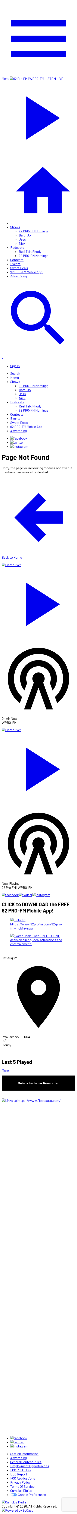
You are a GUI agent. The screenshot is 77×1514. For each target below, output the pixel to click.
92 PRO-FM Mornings (33, 231)
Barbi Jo (25, 235)
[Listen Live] (38, 602)
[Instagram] (19, 446)
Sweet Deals (19, 268)
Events (15, 264)
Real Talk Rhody (30, 251)
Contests (17, 260)
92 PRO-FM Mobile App (26, 272)
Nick (22, 243)
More (5, 1070)
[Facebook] (18, 438)
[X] (17, 442)
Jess (22, 239)
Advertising (18, 276)
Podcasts (17, 247)
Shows (15, 227)
